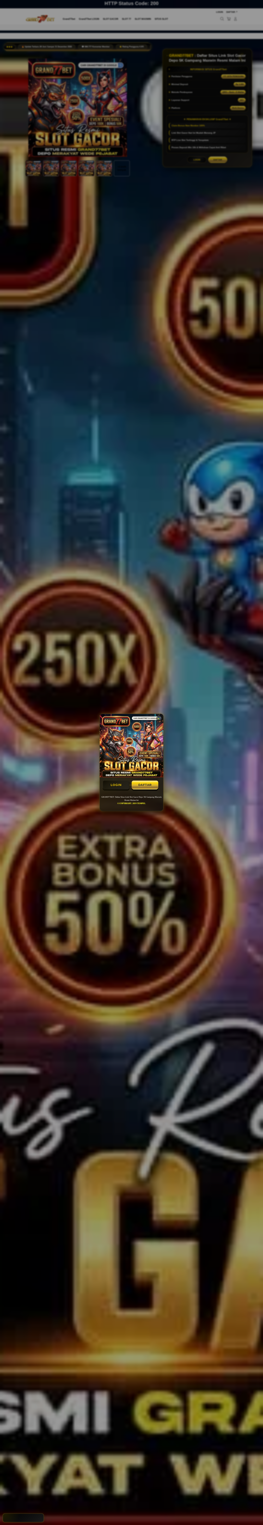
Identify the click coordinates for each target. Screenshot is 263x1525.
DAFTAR (145, 785)
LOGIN (116, 785)
